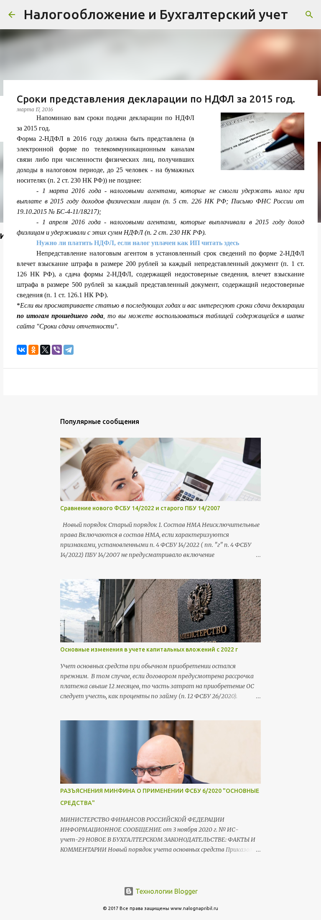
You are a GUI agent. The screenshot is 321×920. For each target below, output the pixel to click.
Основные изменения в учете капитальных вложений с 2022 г (149, 649)
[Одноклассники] (33, 350)
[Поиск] (309, 15)
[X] (45, 350)
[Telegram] (69, 350)
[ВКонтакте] (22, 350)
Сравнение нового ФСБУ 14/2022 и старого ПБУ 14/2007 (140, 508)
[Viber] (57, 350)
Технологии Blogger (166, 891)
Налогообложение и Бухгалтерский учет (155, 14)
